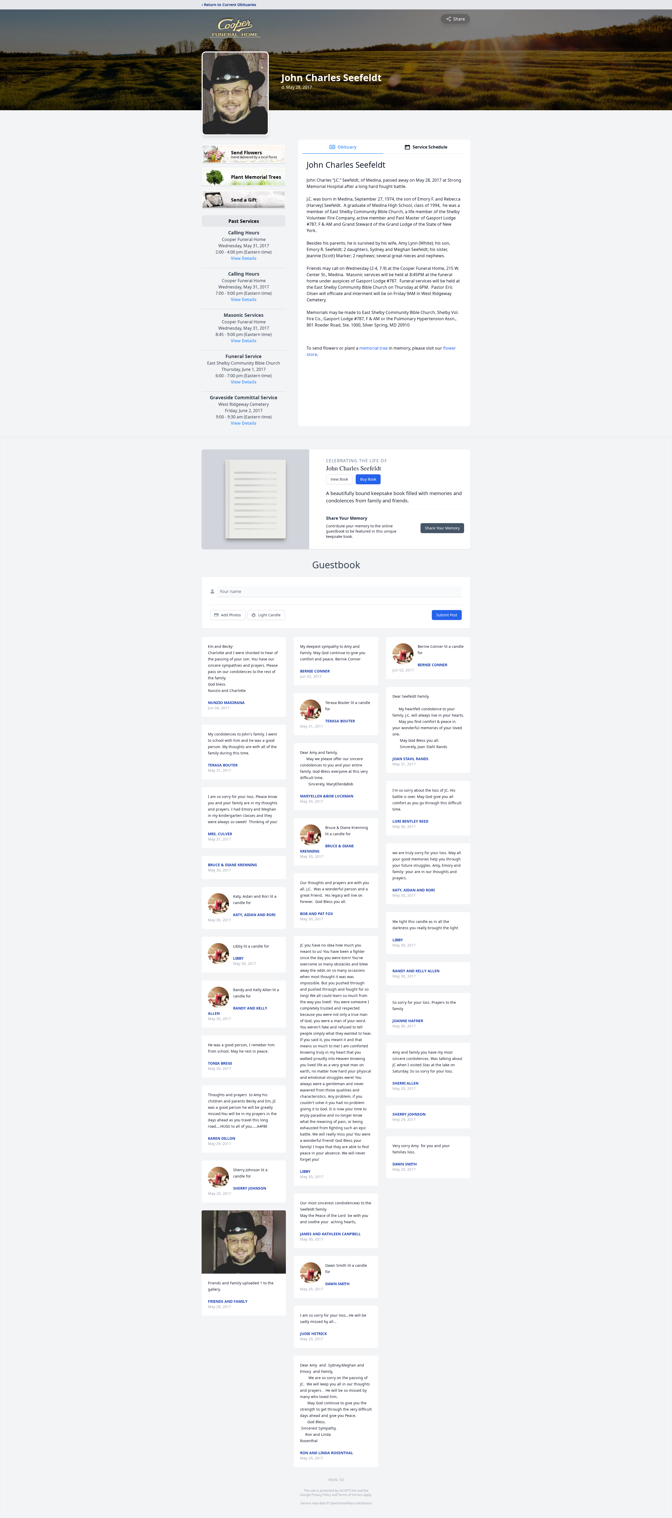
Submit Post (446, 614)
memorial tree (373, 348)
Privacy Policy (321, 1495)
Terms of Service (350, 1495)
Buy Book (368, 479)
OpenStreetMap (341, 1503)
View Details (243, 258)
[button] (244, 1242)
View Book (339, 479)
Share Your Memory (442, 528)
